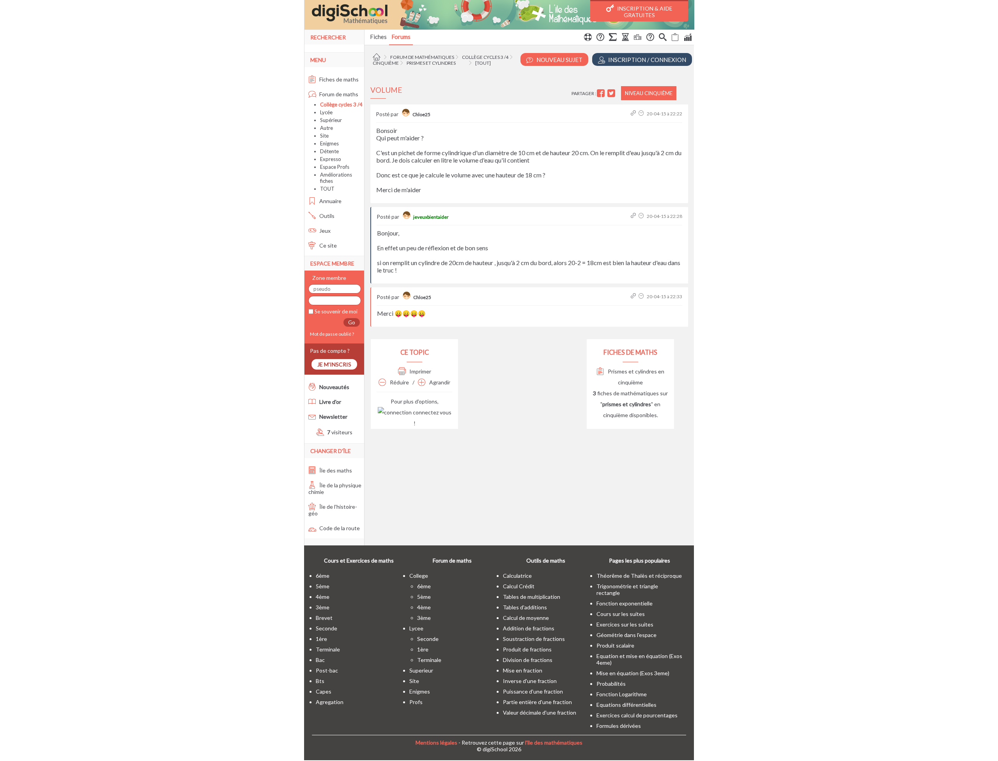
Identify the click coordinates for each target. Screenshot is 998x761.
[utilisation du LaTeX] (613, 38)
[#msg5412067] (634, 296)
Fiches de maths (338, 79)
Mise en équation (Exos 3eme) (632, 673)
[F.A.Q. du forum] (600, 38)
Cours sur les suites (620, 614)
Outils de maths (545, 560)
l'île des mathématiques (553, 742)
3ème (322, 607)
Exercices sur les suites (624, 624)
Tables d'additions (525, 607)
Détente (329, 151)
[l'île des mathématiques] (499, 15)
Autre (326, 128)
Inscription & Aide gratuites (644, 11)
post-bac (327, 670)
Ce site (327, 245)
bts (320, 681)
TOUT (327, 189)
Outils (326, 215)
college (418, 575)
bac (320, 660)
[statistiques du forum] (688, 38)
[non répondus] (675, 38)
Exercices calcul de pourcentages (637, 715)
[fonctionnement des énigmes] (650, 38)
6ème (322, 575)
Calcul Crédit (518, 586)
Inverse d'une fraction (530, 681)
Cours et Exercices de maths (359, 560)
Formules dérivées (618, 725)
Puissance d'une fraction (533, 691)
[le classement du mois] (638, 38)
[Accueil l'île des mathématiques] (377, 57)
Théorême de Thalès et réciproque (639, 575)
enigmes (419, 691)
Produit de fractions (527, 649)
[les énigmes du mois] (625, 38)
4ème (322, 596)
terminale (328, 649)
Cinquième (386, 63)
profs (416, 702)
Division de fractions (527, 660)
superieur (421, 670)
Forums (401, 36)
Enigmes (329, 143)
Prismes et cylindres (431, 63)
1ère (321, 638)
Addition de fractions (528, 628)
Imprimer (419, 371)
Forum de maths (338, 94)
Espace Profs (334, 167)
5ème (322, 586)
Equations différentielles (626, 704)
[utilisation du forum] (588, 38)
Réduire (399, 382)
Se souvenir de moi (335, 311)
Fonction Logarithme (621, 694)
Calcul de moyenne (526, 617)
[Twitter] (612, 93)
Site (324, 136)
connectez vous (431, 412)
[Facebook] (602, 93)
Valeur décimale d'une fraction (539, 712)
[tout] (483, 63)
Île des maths (335, 470)
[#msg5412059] (634, 216)
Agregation (329, 702)
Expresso (330, 159)
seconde (326, 628)
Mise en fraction (522, 670)
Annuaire (330, 201)
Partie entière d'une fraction (537, 702)
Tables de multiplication (531, 596)
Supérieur (331, 120)
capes (323, 691)
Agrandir (439, 382)
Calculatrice (517, 575)
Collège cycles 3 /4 (485, 57)
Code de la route (339, 528)
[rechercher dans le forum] (663, 38)
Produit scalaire (615, 645)
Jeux (324, 230)
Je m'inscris (334, 364)
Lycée (326, 112)
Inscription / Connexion (646, 59)
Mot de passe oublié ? (331, 334)
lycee (416, 628)
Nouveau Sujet (558, 59)
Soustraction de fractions (534, 638)
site (414, 681)
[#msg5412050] (634, 114)
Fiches (378, 36)
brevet (324, 617)
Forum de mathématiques (422, 57)
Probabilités (611, 683)
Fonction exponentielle (624, 603)
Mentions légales (436, 742)
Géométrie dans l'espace (626, 635)
